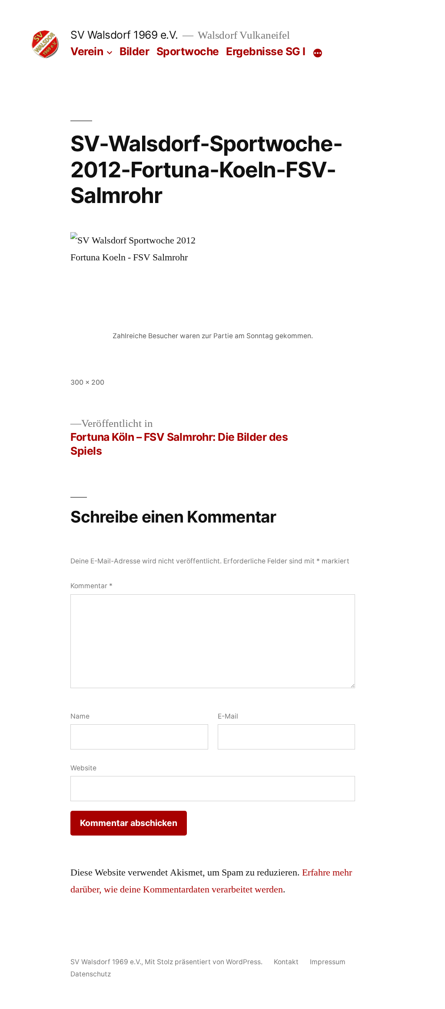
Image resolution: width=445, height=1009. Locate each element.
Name (80, 716)
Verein (86, 51)
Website (83, 768)
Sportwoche (187, 51)
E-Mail (228, 716)
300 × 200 (87, 382)
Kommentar (91, 586)
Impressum (327, 962)
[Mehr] (317, 53)
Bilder (134, 51)
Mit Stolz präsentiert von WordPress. (204, 962)
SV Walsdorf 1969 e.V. (124, 34)
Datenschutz (90, 974)
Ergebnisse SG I (266, 51)
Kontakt (286, 962)
